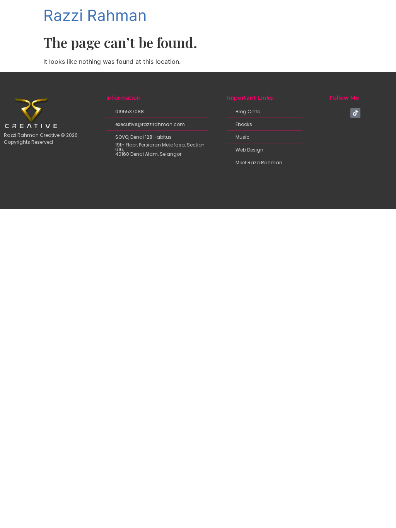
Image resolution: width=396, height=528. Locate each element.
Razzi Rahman (95, 15)
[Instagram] (343, 113)
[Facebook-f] (331, 113)
